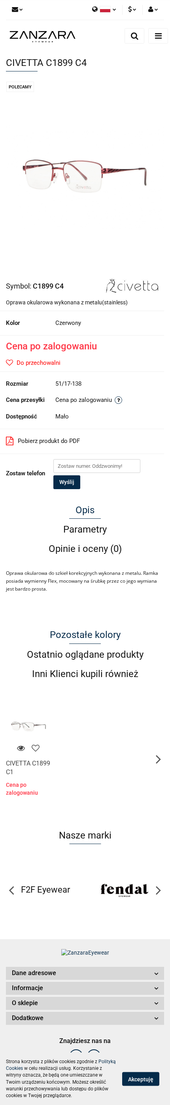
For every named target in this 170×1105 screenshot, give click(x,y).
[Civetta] (132, 285)
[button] (85, 973)
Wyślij (66, 482)
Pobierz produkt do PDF (49, 441)
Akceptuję (140, 1079)
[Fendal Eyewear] (124, 889)
